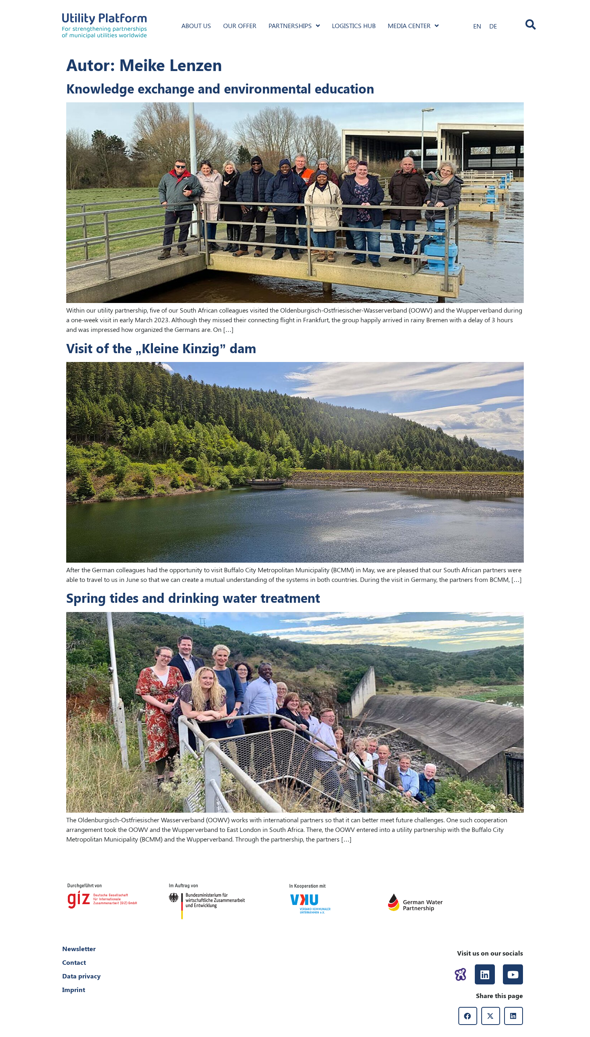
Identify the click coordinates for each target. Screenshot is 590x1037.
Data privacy (81, 976)
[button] (467, 1016)
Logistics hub (354, 25)
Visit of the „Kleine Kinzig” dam (161, 347)
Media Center (409, 25)
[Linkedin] (485, 974)
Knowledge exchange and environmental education (220, 88)
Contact (74, 962)
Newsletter (79, 948)
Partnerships (290, 25)
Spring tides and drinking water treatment (193, 597)
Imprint (73, 989)
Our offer (239, 25)
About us (196, 25)
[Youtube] (513, 974)
